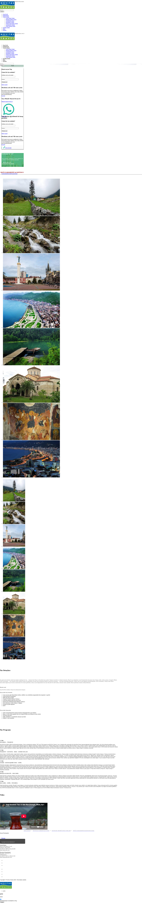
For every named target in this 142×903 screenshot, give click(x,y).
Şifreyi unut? (5, 84)
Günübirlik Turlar (10, 21)
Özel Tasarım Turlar (10, 26)
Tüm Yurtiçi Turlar (10, 18)
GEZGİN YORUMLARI (9, 874)
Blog (4, 29)
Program (13, 173)
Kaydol (3, 95)
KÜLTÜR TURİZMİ (8, 860)
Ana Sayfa (5, 14)
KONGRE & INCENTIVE (9, 863)
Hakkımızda (6, 15)
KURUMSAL (6, 865)
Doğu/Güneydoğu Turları (12, 23)
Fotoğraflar (4, 173)
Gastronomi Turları (10, 25)
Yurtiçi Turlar (6, 17)
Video (16, 173)
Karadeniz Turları (10, 22)
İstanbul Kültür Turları (11, 19)
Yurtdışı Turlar (6, 27)
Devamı (3, 838)
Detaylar (9, 173)
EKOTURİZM (6, 869)
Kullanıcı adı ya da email (7, 75)
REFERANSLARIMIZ (8, 876)
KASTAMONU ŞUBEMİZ (9, 871)
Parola (3, 79)
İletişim (4, 30)
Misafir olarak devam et (7, 101)
